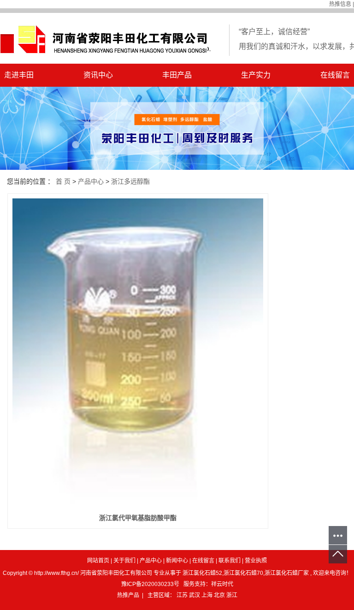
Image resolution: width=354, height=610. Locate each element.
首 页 (63, 181)
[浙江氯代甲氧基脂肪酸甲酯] (137, 353)
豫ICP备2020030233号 (150, 584)
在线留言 (203, 560)
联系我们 (229, 560)
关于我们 (124, 560)
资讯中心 (98, 75)
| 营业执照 (254, 560)
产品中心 (91, 181)
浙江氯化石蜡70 (243, 573)
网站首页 (98, 560)
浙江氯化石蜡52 (202, 573)
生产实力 (256, 75)
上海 (207, 595)
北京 (220, 595)
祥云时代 (222, 584)
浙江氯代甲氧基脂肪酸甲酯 (138, 517)
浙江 (231, 595)
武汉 (195, 595)
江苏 (183, 595)
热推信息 (340, 4)
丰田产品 (177, 75)
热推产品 (128, 595)
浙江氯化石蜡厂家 (287, 573)
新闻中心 (177, 560)
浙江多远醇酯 (130, 181)
